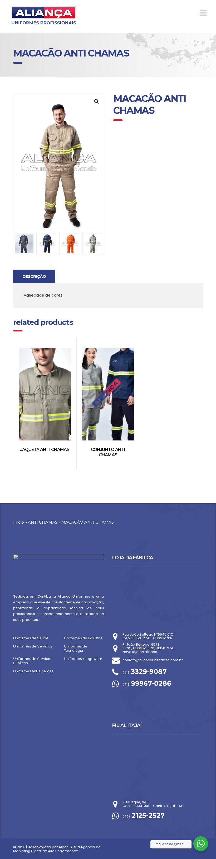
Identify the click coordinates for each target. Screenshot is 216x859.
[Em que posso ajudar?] (200, 843)
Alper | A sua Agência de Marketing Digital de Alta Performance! (57, 848)
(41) (144, 672)
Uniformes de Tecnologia (75, 648)
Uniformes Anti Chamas (33, 671)
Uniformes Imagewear (83, 658)
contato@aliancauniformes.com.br (152, 660)
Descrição (34, 276)
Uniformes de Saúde (30, 638)
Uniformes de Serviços (32, 646)
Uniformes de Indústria (83, 638)
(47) (143, 816)
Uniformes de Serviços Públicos (32, 660)
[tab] (34, 276)
